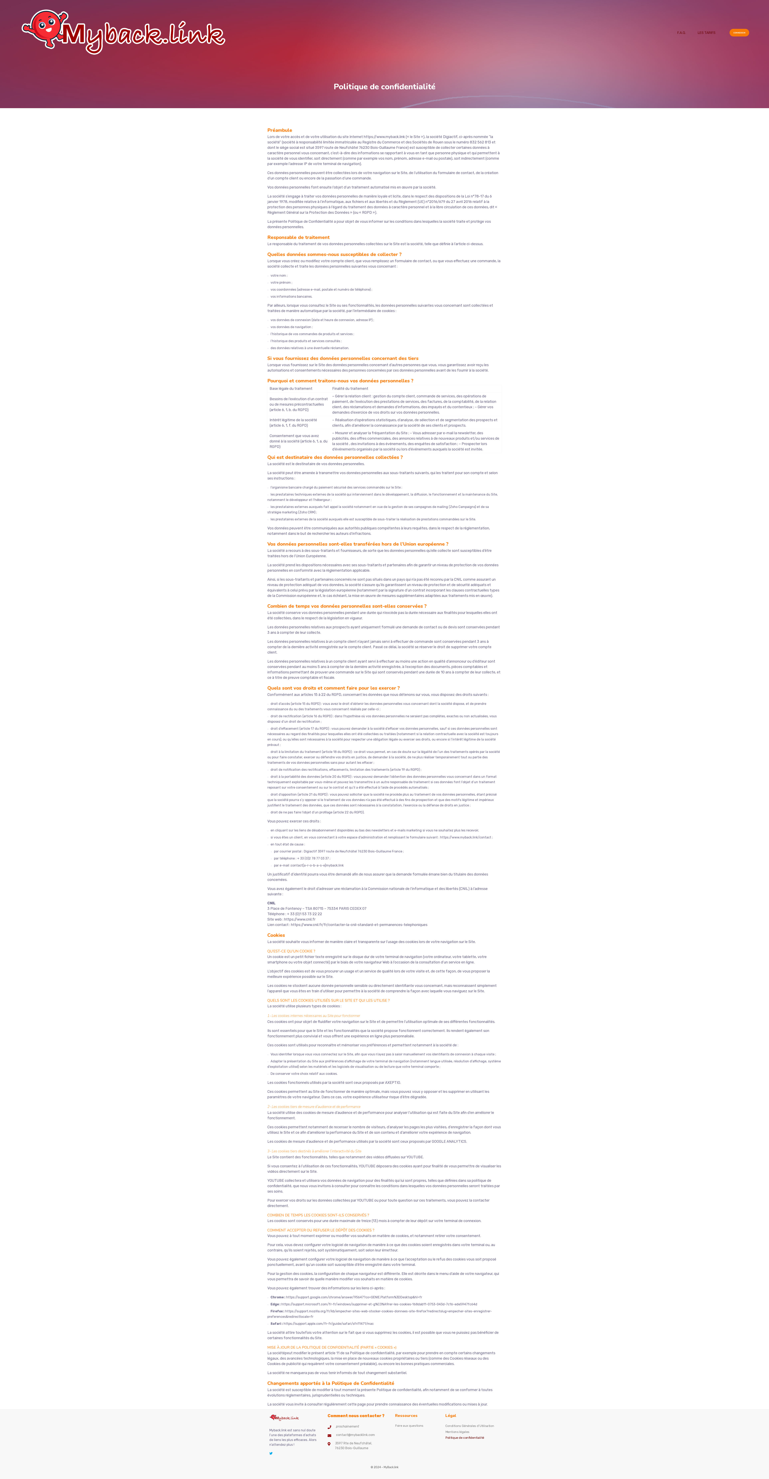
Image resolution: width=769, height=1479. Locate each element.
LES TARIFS (706, 33)
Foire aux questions (409, 1426)
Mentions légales (457, 1432)
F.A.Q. (681, 33)
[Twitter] (271, 1453)
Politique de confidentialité (464, 1438)
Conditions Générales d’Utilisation (469, 1426)
